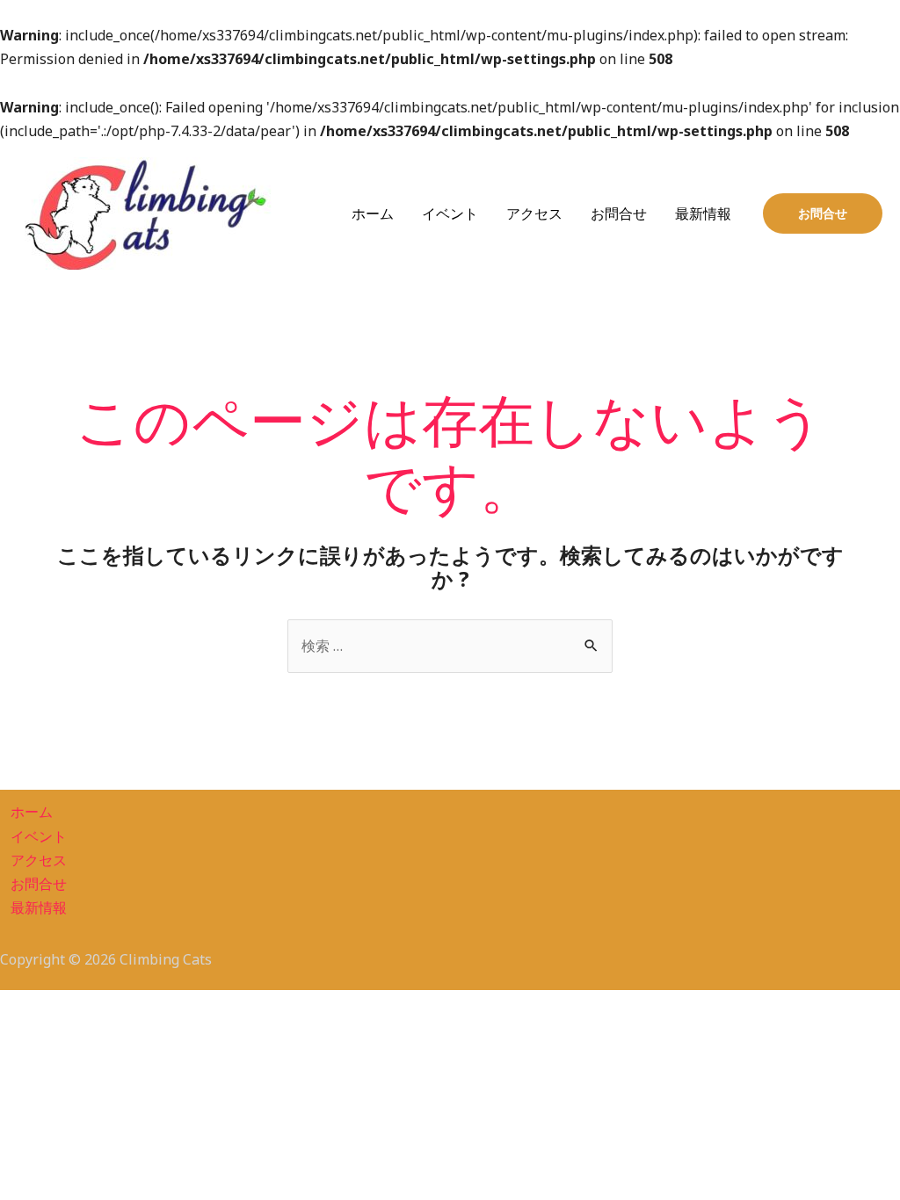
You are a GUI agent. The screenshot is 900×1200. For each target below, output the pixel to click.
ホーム (373, 213)
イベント (450, 213)
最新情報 (703, 213)
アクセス (534, 213)
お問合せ (619, 213)
